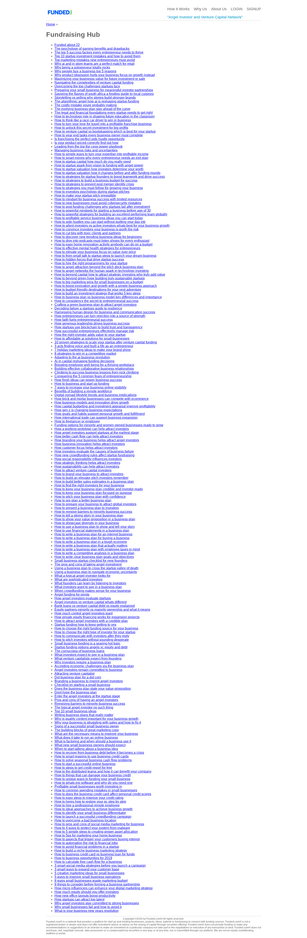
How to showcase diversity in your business (87, 523)
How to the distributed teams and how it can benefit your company (103, 771)
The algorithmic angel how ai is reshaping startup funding (97, 101)
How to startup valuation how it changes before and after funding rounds (107, 173)
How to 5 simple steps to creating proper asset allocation (96, 831)
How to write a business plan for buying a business (92, 538)
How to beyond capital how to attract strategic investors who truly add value (110, 274)
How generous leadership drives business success (92, 323)
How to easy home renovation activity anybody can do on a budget (103, 244)
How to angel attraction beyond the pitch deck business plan (99, 267)
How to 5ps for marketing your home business (88, 835)
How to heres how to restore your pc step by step (90, 801)
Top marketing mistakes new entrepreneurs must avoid (95, 60)
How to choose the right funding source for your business (96, 628)
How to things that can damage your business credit (93, 775)
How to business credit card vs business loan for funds (95, 854)
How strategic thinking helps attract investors (87, 463)
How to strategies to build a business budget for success (96, 180)
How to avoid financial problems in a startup (87, 846)
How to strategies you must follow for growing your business (99, 188)
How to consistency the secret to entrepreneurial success (96, 301)
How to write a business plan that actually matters (91, 545)
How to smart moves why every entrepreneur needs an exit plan (101, 158)
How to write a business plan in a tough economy (91, 542)
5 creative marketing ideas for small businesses (89, 873)
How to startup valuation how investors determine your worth (99, 169)
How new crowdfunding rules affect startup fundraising (94, 455)
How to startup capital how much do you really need (93, 161)
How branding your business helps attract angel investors (97, 440)
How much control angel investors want (84, 613)
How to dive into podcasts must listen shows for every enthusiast (102, 240)
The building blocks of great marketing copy (87, 730)
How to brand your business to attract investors (89, 474)
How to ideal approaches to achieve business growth (94, 809)
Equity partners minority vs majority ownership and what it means (102, 609)
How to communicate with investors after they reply (92, 636)
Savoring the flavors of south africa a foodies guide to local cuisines (104, 94)
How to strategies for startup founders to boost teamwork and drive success (110, 176)
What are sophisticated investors (79, 579)
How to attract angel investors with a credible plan (91, 621)
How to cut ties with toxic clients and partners (88, 233)
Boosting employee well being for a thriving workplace (94, 365)
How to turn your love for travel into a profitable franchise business (103, 124)
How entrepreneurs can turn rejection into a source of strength (100, 316)
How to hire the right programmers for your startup (91, 263)
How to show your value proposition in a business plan (95, 519)
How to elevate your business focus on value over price (95, 252)
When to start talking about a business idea (86, 749)
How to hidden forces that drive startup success (89, 259)
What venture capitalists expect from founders (88, 658)
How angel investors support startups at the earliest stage (97, 432)
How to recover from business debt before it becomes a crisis (99, 752)
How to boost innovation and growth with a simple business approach (106, 286)
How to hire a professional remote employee (87, 805)
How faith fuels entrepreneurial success (84, 319)
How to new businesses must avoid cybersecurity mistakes (98, 203)
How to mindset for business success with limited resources (98, 199)
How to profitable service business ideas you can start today (99, 218)
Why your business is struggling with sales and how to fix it (98, 722)
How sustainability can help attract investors (87, 466)
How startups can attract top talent (79, 899)
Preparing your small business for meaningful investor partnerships (104, 90)
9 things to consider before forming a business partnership (97, 884)
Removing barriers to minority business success (90, 703)
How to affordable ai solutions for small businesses (92, 338)
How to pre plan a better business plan (83, 500)
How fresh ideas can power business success (88, 380)
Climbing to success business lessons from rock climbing (97, 372)
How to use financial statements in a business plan (92, 530)
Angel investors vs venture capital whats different (91, 602)
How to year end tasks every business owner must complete (99, 135)
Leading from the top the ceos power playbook (89, 146)
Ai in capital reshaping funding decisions (84, 361)
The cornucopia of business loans (79, 651)
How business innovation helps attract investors (90, 444)
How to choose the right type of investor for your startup (95, 632)
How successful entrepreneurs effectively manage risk (94, 331)
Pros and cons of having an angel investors (86, 700)
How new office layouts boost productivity (85, 895)
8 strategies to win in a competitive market (85, 353)
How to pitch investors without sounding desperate (92, 639)
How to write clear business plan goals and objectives (94, 557)
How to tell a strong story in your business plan (89, 515)
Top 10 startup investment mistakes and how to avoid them (98, 56)
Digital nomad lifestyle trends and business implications (96, 395)
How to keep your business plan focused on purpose (93, 493)
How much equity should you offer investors (87, 892)
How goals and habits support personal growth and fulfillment (100, 414)
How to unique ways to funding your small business (92, 779)
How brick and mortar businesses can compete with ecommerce (102, 399)
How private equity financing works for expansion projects (97, 617)
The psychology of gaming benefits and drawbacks (92, 48)
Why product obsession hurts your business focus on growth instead (105, 75)
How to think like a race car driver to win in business (93, 120)
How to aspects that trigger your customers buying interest (97, 839)
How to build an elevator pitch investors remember (91, 478)
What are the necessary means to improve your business (96, 734)
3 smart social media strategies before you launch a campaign (100, 865)
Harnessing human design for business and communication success (105, 312)
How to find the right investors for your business (89, 485)
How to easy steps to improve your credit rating (89, 798)
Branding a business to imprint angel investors (89, 681)
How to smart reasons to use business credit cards (92, 756)
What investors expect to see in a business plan (90, 654)
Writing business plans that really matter (84, 715)
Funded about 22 (67, 45)
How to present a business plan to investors (87, 508)
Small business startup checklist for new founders (91, 560)
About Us (219, 9)
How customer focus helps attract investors (86, 447)
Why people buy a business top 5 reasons (85, 71)
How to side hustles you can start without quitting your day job (100, 222)
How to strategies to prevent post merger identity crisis (94, 184)
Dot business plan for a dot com (78, 677)
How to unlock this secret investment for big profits (91, 127)
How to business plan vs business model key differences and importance (108, 297)
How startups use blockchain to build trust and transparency (98, 327)
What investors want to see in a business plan (88, 587)
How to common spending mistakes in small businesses (96, 790)
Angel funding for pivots (72, 594)
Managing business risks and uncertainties (86, 150)
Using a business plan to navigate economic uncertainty (96, 572)
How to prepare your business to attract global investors (95, 504)
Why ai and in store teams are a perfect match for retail (94, 63)
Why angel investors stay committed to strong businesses (97, 903)
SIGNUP (254, 9)
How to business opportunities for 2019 (83, 858)
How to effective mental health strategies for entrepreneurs (97, 248)
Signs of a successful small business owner (87, 726)
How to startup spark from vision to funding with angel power (99, 165)
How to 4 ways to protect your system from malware (92, 828)
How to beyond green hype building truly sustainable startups (100, 278)
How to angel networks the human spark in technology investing (102, 271)
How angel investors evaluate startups (83, 598)
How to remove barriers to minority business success (93, 511)
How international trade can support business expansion (96, 417)
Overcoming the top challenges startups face (87, 86)
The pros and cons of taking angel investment (88, 564)
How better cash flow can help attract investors (89, 436)
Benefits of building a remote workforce (83, 391)
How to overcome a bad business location (85, 820)
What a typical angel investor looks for (82, 575)
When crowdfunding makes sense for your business (93, 590)
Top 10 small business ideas (75, 711)
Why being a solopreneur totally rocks (82, 67)
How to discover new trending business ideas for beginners (98, 237)
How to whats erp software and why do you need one (94, 782)
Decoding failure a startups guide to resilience (88, 308)
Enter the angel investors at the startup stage (87, 696)
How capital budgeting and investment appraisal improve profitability (105, 406)
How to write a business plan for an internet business (93, 534)
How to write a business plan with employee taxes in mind (97, 549)
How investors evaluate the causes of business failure (94, 451)
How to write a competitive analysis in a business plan (94, 553)
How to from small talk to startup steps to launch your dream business (105, 255)
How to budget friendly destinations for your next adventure (98, 289)
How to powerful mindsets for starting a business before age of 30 (103, 210)
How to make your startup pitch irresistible (85, 195)
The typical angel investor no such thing (84, 707)
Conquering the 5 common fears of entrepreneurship (93, 376)
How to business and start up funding (82, 383)
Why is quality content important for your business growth (96, 718)
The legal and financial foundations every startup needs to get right (104, 112)
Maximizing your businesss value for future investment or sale (100, 79)
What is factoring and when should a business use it (93, 741)
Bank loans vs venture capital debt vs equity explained (95, 606)
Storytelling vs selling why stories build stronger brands (95, 97)
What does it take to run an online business (86, 737)
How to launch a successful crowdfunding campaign (93, 816)
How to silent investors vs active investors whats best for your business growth (112, 225)
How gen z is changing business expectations (88, 410)
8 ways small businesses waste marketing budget (91, 880)
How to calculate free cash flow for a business (88, 862)
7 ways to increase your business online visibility (90, 387)
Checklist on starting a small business (82, 685)
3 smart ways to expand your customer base (87, 869)
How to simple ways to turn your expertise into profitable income (101, 154)
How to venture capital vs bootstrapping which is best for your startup (105, 131)
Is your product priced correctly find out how (86, 143)
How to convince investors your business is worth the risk (97, 229)
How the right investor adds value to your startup (90, 335)
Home (50, 24)
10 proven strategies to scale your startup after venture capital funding (106, 342)
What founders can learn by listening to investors (90, 583)
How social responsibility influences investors (88, 459)
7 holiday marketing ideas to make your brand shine (93, 350)
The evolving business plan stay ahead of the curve (92, 109)
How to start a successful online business (85, 764)
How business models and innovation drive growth (92, 402)
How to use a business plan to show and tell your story (95, 527)
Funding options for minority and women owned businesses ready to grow (109, 425)
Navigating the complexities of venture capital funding (94, 82)
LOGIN (236, 9)
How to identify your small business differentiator (90, 813)
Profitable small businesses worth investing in (88, 786)
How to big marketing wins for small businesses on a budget (99, 282)
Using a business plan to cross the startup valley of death (96, 568)
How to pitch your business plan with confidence (90, 496)
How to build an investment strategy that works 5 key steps (98, 293)
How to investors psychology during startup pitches (92, 191)
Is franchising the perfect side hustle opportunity (90, 139)
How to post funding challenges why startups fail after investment (102, 207)
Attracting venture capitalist (74, 673)
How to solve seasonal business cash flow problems (93, 760)
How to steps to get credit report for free (83, 767)
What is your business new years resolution (87, 910)
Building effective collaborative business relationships (94, 368)
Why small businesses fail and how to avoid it (88, 907)
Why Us (200, 9)
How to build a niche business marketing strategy (91, 850)
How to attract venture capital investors (83, 470)
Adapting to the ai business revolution (82, 357)
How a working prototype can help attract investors (92, 429)
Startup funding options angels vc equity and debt (91, 647)
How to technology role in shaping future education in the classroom (105, 116)
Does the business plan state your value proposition (93, 688)
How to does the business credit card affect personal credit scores (103, 794)
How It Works (178, 9)
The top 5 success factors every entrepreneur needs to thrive (99, 52)
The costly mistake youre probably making (86, 105)
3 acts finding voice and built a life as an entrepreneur (94, 346)
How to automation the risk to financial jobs (86, 843)
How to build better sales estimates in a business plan (94, 481)
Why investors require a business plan (83, 662)
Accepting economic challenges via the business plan (94, 666)
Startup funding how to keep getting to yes (85, 624)
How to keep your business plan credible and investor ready (99, 489)
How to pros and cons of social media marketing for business (99, 824)
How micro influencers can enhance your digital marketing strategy (104, 888)
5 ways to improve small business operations (88, 877)
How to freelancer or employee (77, 421)
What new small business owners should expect (90, 745)
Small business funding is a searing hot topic (88, 643)
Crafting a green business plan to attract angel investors (96, 304)
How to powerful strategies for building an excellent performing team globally (111, 214)
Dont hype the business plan (76, 692)
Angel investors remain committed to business (88, 670)
